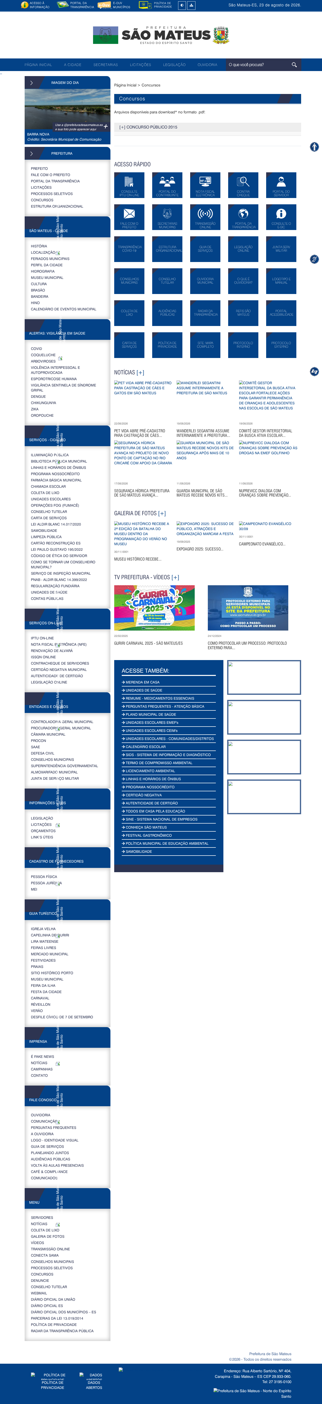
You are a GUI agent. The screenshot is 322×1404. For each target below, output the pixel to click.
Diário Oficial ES (47, 1305)
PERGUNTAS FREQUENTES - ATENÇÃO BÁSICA (164, 706)
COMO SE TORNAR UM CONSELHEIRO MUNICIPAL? (63, 564)
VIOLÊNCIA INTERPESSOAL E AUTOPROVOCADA (55, 370)
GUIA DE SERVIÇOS (47, 1146)
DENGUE (38, 396)
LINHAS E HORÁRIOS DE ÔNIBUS (58, 467)
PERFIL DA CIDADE (47, 265)
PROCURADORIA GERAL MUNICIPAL (61, 728)
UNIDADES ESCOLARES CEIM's (151, 730)
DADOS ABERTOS (94, 1385)
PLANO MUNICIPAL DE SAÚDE (150, 714)
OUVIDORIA (207, 65)
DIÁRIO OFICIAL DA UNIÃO (53, 1299)
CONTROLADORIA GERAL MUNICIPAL (62, 721)
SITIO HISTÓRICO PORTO (52, 972)
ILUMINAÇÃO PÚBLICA (50, 454)
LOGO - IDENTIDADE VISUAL (54, 1140)
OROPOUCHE (42, 415)
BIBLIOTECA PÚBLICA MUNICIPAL (59, 461)
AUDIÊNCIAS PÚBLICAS (50, 1159)
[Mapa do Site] (191, 5)
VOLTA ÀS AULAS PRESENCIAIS (57, 1165)
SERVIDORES (42, 1217)
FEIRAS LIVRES (43, 947)
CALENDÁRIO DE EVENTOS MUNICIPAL (63, 309)
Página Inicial (125, 84)
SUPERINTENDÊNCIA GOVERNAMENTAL (64, 765)
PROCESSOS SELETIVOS (52, 193)
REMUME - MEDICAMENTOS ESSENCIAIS (159, 698)
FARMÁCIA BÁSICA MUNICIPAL (56, 480)
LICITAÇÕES (140, 65)
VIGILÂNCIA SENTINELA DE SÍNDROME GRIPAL (63, 388)
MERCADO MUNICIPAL (49, 954)
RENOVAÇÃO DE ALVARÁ (52, 650)
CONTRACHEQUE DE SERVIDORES (60, 663)
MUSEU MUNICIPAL (47, 277)
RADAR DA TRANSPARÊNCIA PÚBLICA (62, 1330)
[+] (140, 372)
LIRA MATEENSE (44, 941)
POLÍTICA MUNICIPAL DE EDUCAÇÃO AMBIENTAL (167, 843)
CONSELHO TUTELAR (49, 511)
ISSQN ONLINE (43, 657)
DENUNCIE (40, 1280)
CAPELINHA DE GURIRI (50, 935)
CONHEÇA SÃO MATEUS (146, 827)
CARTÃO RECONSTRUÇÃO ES (55, 543)
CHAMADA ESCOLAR (48, 486)
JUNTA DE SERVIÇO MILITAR (55, 778)
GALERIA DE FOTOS (47, 1236)
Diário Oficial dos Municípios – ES (63, 1312)
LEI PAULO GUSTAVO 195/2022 (57, 549)
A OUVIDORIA (42, 1133)
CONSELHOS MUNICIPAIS (52, 759)
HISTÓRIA (39, 246)
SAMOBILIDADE (44, 530)
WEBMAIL (39, 1293)
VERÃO (37, 1010)
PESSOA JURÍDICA (46, 882)
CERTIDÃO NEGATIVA (143, 795)
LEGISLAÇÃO (174, 65)
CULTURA (39, 283)
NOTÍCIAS (39, 1062)
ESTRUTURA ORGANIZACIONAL (57, 206)
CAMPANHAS (42, 1069)
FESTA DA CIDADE (46, 991)
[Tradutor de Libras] (314, 259)
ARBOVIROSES (43, 361)
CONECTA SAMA (45, 1255)
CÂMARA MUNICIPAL (48, 734)
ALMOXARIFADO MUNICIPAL (54, 772)
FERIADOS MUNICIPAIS (50, 258)
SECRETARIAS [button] (106, 65)
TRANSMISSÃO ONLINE (50, 1249)
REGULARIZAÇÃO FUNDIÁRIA (55, 585)
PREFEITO (39, 168)
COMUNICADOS (44, 1178)
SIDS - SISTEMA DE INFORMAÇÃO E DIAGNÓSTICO (168, 754)
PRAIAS (37, 966)
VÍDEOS (37, 1242)
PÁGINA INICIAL (38, 65)
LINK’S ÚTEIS (42, 837)
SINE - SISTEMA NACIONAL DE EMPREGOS (161, 819)
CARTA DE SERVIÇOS (49, 517)
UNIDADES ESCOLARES (51, 499)
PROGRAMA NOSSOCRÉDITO (55, 473)
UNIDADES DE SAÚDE (49, 592)
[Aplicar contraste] (182, 5)
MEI (34, 889)
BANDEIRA (39, 296)
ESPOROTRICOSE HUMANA (54, 378)
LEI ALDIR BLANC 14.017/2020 (56, 524)
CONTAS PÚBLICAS (47, 598)
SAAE (35, 746)
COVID (36, 348)
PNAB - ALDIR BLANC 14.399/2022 (59, 579)
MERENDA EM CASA (142, 682)
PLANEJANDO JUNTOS (50, 1152)
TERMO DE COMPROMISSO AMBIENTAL (158, 762)
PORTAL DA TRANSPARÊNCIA (55, 181)
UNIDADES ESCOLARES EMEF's (151, 722)
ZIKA (34, 409)
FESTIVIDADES (43, 960)
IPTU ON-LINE (42, 638)
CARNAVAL (40, 998)
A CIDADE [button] (73, 65)
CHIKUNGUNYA (43, 402)
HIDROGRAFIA (43, 271)
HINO (35, 302)
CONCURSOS (42, 200)
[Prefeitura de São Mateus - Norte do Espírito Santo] (161, 34)
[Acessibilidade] (314, 146)
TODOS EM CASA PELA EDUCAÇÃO (155, 811)
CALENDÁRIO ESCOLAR (145, 746)
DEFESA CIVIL (42, 753)
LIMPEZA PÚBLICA (46, 536)
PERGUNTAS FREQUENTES (53, 1127)
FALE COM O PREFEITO (50, 174)
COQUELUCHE (43, 354)
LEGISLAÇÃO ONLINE (49, 682)
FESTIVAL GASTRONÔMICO (148, 835)
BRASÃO (38, 290)
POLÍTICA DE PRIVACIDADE (54, 1324)
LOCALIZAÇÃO (43, 252)
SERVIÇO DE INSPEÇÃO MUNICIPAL (61, 573)
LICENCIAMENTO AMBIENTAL (150, 770)
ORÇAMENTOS (43, 830)
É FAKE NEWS (42, 1056)
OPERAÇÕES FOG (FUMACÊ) (55, 505)
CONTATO (39, 1075)
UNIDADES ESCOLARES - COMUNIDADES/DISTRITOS (169, 738)
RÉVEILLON (40, 1004)
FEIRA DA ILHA (43, 985)
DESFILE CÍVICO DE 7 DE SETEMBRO (62, 1017)
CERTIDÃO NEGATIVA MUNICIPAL (59, 669)
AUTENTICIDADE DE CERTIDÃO (57, 675)
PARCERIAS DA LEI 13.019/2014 (57, 1318)
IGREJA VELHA (43, 928)
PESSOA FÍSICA (44, 876)
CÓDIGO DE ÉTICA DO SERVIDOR (59, 555)
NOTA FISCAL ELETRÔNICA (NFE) (59, 644)
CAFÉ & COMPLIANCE (49, 1171)
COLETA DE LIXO (45, 492)
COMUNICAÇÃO (44, 1121)
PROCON (38, 740)
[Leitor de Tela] (314, 371)
